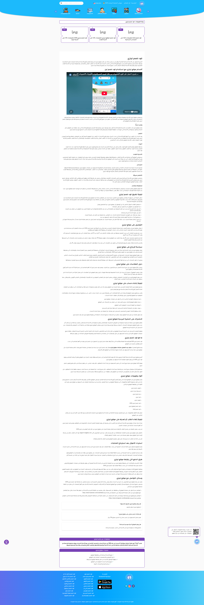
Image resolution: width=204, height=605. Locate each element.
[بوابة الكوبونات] (142, 3)
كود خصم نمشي (88, 583)
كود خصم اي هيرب (69, 583)
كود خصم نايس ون (88, 593)
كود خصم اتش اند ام (69, 574)
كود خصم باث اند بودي (69, 576)
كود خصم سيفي (88, 586)
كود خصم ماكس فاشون (69, 579)
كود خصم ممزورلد (69, 595)
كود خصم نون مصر (88, 576)
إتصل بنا (104, 574)
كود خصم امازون (88, 579)
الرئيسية (133, 3)
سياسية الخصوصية (105, 576)
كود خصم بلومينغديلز (88, 595)
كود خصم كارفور (88, 581)
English (98, 3)
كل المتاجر (127, 3)
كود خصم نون (88, 574)
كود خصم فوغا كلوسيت (69, 593)
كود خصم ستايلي (69, 586)
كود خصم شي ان (88, 588)
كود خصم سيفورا (69, 588)
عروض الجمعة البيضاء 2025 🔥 (112, 3)
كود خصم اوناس (69, 581)
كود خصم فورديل (88, 591)
